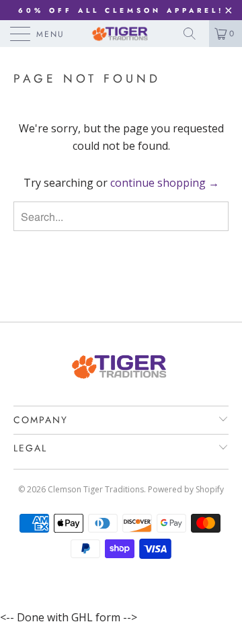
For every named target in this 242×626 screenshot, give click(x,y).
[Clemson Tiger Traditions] (121, 33)
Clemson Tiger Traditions (96, 489)
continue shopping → (164, 182)
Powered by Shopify (186, 489)
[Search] (194, 34)
